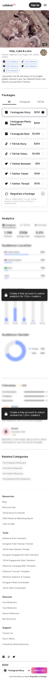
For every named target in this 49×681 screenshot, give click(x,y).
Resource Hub (9, 507)
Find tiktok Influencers (12, 468)
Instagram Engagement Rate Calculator (20, 555)
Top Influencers (9, 608)
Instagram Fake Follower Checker (17, 544)
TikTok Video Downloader (14, 588)
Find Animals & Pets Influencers (16, 479)
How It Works (8, 639)
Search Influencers (10, 613)
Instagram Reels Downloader (15, 582)
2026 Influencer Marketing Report (17, 518)
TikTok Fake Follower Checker (16, 549)
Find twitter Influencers (13, 474)
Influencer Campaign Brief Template (19, 566)
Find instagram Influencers (14, 463)
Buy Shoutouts (9, 619)
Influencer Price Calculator (14, 538)
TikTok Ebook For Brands (13, 513)
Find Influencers (9, 602)
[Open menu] (45, 5)
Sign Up (35, 5)
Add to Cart (39, 670)
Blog (4, 502)
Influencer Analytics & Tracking (16, 577)
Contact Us (7, 633)
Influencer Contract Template (16, 571)
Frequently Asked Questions (15, 644)
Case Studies (8, 524)
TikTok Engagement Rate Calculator (18, 560)
